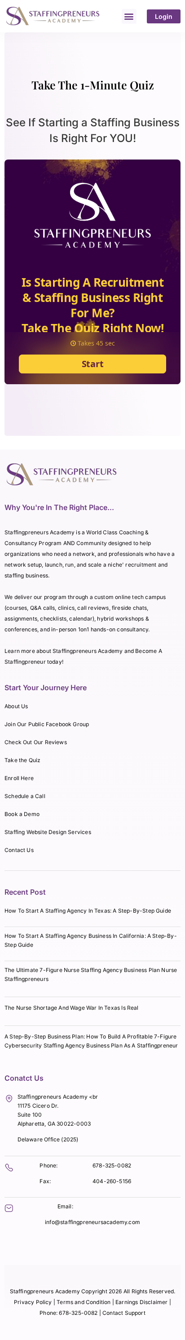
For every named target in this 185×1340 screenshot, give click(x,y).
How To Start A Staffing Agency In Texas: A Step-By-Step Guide (87, 910)
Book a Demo (22, 814)
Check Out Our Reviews (35, 742)
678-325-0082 (111, 1165)
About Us (16, 706)
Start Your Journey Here (45, 687)
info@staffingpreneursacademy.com (92, 1222)
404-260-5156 (111, 1181)
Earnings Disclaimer (142, 1302)
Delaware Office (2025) (48, 1139)
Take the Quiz (22, 760)
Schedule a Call (24, 796)
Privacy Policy (33, 1302)
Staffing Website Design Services (47, 832)
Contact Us (19, 850)
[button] (129, 16)
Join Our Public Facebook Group (46, 724)
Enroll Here (19, 778)
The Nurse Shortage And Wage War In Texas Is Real (71, 1007)
